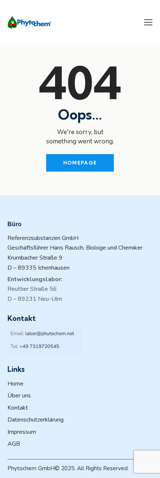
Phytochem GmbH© (33, 468)
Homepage (80, 163)
